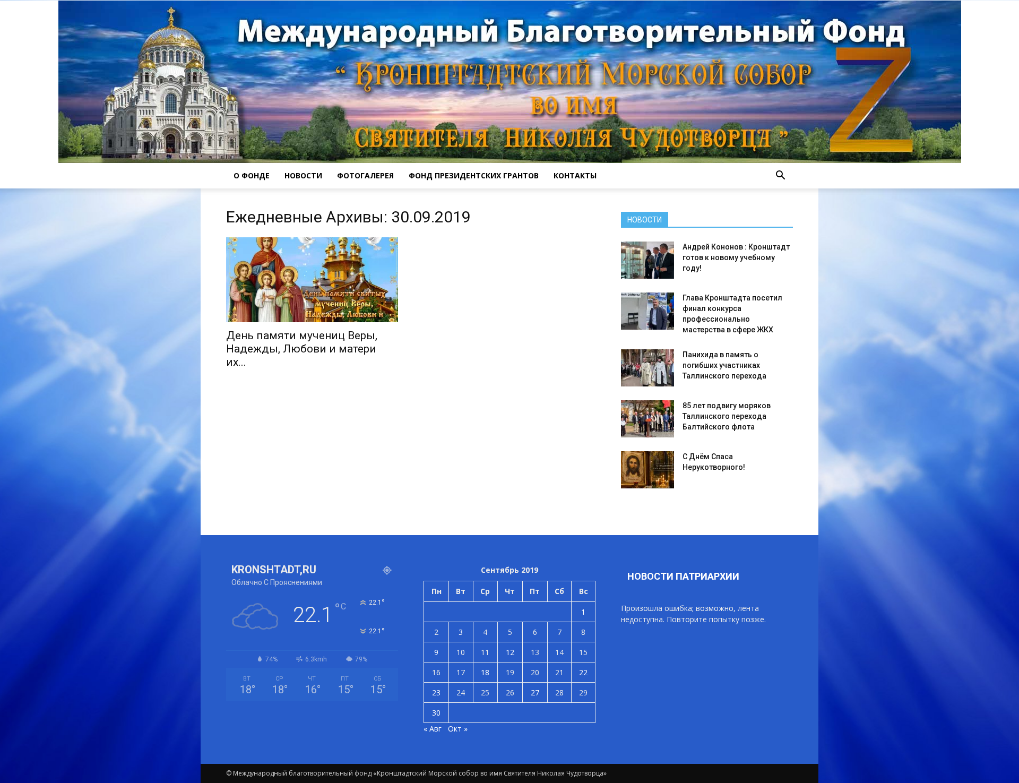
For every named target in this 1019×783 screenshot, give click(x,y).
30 (436, 713)
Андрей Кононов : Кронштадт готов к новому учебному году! (736, 257)
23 (436, 692)
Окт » (458, 729)
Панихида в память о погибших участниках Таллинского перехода (724, 365)
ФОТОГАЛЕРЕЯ (365, 175)
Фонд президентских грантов (474, 175)
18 (485, 672)
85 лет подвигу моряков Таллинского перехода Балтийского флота (727, 416)
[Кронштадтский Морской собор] (509, 82)
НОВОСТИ (303, 175)
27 (535, 692)
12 (510, 652)
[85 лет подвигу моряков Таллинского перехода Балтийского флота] (647, 418)
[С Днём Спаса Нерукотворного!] (647, 469)
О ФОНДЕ (252, 175)
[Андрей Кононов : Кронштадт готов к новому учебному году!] (647, 260)
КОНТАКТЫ (575, 175)
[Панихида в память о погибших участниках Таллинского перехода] (647, 367)
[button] (780, 175)
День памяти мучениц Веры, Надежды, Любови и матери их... (301, 348)
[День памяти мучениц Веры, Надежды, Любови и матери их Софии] (312, 279)
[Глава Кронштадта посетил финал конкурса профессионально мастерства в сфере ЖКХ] (647, 311)
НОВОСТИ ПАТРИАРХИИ (683, 576)
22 (583, 672)
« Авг (433, 729)
